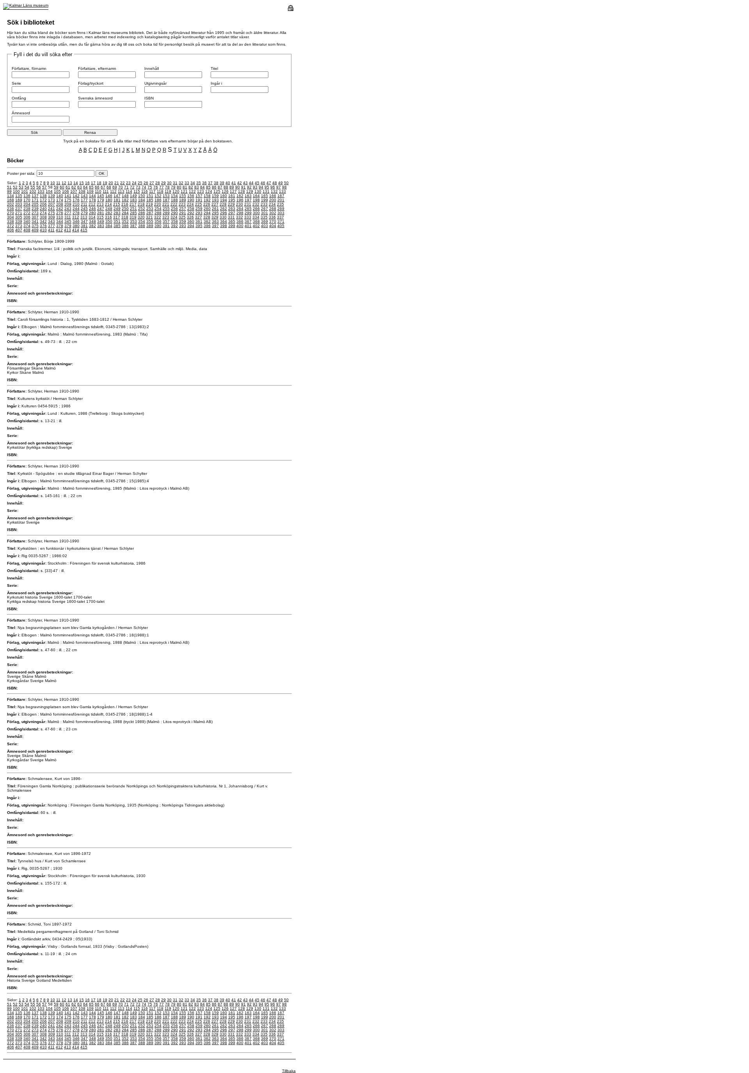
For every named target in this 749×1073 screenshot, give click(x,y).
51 (9, 187)
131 (266, 191)
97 (278, 187)
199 (264, 200)
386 (125, 226)
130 (257, 191)
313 (83, 217)
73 (138, 187)
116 (144, 191)
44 (251, 183)
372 (10, 226)
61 (68, 187)
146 (108, 196)
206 (43, 204)
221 (165, 204)
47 (268, 183)
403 (264, 226)
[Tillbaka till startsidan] (25, 5)
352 (125, 221)
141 (67, 196)
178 (92, 200)
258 (190, 208)
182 (125, 200)
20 (110, 183)
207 (51, 204)
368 (256, 221)
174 (59, 200)
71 (126, 187)
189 (182, 200)
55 (32, 187)
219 (149, 204)
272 (26, 213)
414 (75, 230)
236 (10, 208)
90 (237, 187)
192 (207, 200)
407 (18, 230)
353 (133, 221)
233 (264, 204)
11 (58, 183)
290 (174, 213)
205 (35, 204)
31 (175, 183)
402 (256, 226)
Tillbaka (289, 1071)
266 (256, 208)
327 (198, 217)
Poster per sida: (22, 173)
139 (51, 196)
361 (198, 221)
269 (280, 208)
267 (264, 208)
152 (158, 196)
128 (241, 191)
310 (59, 217)
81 (185, 187)
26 (146, 183)
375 (35, 226)
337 (280, 217)
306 (26, 217)
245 (84, 208)
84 (202, 187)
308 (43, 217)
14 (75, 183)
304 (10, 217)
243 (67, 208)
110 (98, 191)
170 (26, 200)
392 (174, 226)
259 (198, 208)
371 (280, 221)
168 (10, 200)
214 (108, 204)
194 (223, 200)
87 (220, 187)
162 (239, 196)
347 (84, 221)
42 (239, 183)
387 (133, 226)
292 (190, 213)
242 (59, 208)
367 (248, 221)
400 (239, 226)
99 (9, 191)
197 (248, 200)
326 (190, 217)
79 (173, 187)
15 (81, 183)
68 (108, 187)
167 (280, 196)
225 (198, 204)
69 (114, 187)
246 (92, 208)
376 (43, 226)
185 (149, 200)
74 (144, 187)
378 (59, 226)
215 (116, 204)
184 (141, 200)
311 (67, 217)
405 (280, 226)
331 (231, 217)
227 (214, 204)
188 (174, 200)
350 (108, 221)
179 (100, 200)
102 (32, 191)
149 (133, 196)
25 (140, 183)
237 (18, 208)
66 (97, 187)
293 (198, 213)
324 (173, 217)
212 (92, 204)
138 (43, 196)
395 (198, 226)
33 (187, 183)
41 (233, 183)
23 (128, 183)
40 (227, 183)
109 (90, 191)
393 (182, 226)
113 (121, 191)
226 (206, 204)
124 (208, 191)
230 (239, 204)
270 (10, 213)
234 (272, 204)
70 (120, 187)
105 (57, 191)
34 (192, 183)
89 (231, 187)
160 (223, 196)
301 (264, 213)
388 (141, 226)
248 (108, 208)
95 (266, 187)
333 (247, 217)
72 (132, 187)
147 (117, 196)
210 (76, 204)
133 (282, 191)
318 (124, 217)
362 (207, 221)
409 (35, 230)
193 (215, 200)
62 (73, 187)
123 (200, 191)
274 (43, 213)
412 (59, 230)
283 (117, 213)
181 (117, 200)
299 (248, 213)
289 (166, 213)
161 (231, 196)
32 (181, 183)
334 (255, 217)
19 (105, 183)
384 (108, 226)
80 (179, 187)
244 (76, 208)
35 (198, 183)
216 (124, 204)
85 (208, 187)
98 (284, 187)
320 (141, 217)
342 (43, 221)
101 (24, 191)
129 (249, 191)
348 (92, 221)
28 (157, 183)
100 (16, 191)
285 (133, 213)
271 (18, 213)
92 (249, 187)
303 (280, 213)
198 (256, 200)
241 (51, 208)
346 (76, 221)
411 (51, 230)
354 (141, 221)
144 (92, 196)
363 (215, 221)
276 (59, 213)
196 (239, 200)
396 (207, 226)
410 (43, 230)
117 (152, 191)
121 (184, 191)
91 (243, 187)
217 (133, 204)
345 (67, 221)
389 (149, 226)
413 (67, 230)
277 (67, 213)
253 (149, 208)
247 (100, 208)
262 (223, 208)
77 (161, 187)
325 (182, 217)
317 (116, 217)
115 (136, 191)
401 (248, 226)
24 (134, 183)
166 (272, 196)
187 (166, 200)
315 (100, 217)
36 (204, 183)
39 (222, 183)
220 (157, 204)
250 (125, 208)
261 (215, 208)
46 (263, 183)
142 (76, 196)
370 (272, 221)
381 (84, 226)
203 (18, 204)
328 (206, 217)
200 (272, 200)
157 (198, 196)
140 (59, 196)
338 (10, 221)
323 (165, 217)
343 (51, 221)
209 (67, 204)
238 (26, 208)
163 (248, 196)
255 (166, 208)
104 (49, 191)
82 (190, 187)
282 (108, 213)
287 (149, 213)
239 (35, 208)
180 (108, 200)
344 (59, 221)
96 (272, 187)
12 (64, 183)
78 (167, 187)
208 (59, 204)
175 (67, 200)
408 (26, 230)
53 (21, 187)
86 (214, 187)
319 (133, 217)
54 (27, 187)
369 (264, 221)
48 (274, 183)
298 (239, 213)
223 (182, 204)
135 (18, 196)
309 (51, 217)
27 (151, 183)
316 (108, 217)
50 (286, 183)
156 (190, 196)
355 (149, 221)
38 (216, 183)
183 (133, 200)
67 (103, 187)
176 (76, 200)
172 (43, 200)
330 (223, 217)
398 (223, 226)
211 (84, 204)
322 (157, 217)
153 (166, 196)
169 (18, 200)
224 (190, 204)
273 (35, 213)
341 (35, 221)
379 (67, 226)
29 (163, 183)
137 (35, 196)
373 (18, 226)
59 (56, 187)
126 (225, 191)
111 (106, 191)
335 (264, 217)
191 (198, 200)
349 (100, 221)
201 (280, 200)
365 (231, 221)
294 (207, 213)
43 (245, 183)
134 (10, 196)
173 (51, 200)
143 (84, 196)
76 (155, 187)
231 (247, 204)
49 (280, 183)
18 (99, 183)
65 (91, 187)
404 (272, 226)
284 (125, 213)
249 (117, 208)
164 (256, 196)
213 (100, 204)
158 (207, 196)
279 (84, 213)
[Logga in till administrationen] (291, 9)
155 (182, 196)
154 (174, 196)
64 (85, 187)
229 (231, 204)
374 (26, 226)
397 (215, 226)
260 (207, 208)
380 (76, 226)
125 (216, 191)
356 (158, 221)
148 (125, 196)
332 (239, 217)
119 (168, 191)
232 (255, 204)
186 (158, 200)
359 (182, 221)
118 (160, 191)
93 (255, 187)
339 (18, 221)
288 (158, 213)
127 (233, 191)
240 (43, 208)
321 (149, 217)
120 (175, 191)
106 (65, 191)
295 (215, 213)
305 (18, 217)
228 (223, 204)
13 (69, 183)
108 (81, 191)
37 (210, 183)
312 (75, 217)
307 (35, 217)
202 (10, 204)
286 (141, 213)
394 (190, 226)
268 (272, 208)
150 (141, 196)
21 (116, 183)
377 (51, 226)
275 (51, 213)
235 (280, 204)
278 (76, 213)
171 (35, 200)
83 (196, 187)
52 (15, 187)
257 (182, 208)
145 (100, 196)
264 (239, 208)
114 (129, 191)
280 (92, 213)
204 (26, 204)
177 (84, 200)
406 (10, 230)
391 (166, 226)
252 (141, 208)
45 (257, 183)
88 (226, 187)
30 (169, 183)
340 (26, 221)
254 (158, 208)
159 (215, 196)
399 (231, 226)
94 (261, 187)
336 (272, 217)
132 (274, 191)
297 (231, 213)
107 (73, 191)
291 (182, 213)
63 (79, 187)
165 (264, 196)
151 (149, 196)
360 (190, 221)
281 (100, 213)
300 (256, 213)
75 (149, 187)
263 (231, 208)
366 (239, 221)
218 (141, 204)
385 (117, 226)
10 (52, 183)
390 (158, 226)
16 (87, 183)
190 (190, 200)
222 (173, 204)
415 (83, 230)
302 (272, 213)
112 (113, 191)
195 (231, 200)
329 (214, 217)
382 (92, 226)
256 (174, 208)
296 (223, 213)
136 (26, 196)
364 (223, 221)
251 (133, 208)
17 (93, 183)
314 (92, 217)
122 (192, 191)
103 (40, 191)
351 (117, 221)
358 (174, 221)
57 (44, 187)
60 (62, 187)
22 (122, 183)
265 (248, 208)
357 (166, 221)
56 (38, 187)
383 (100, 226)
